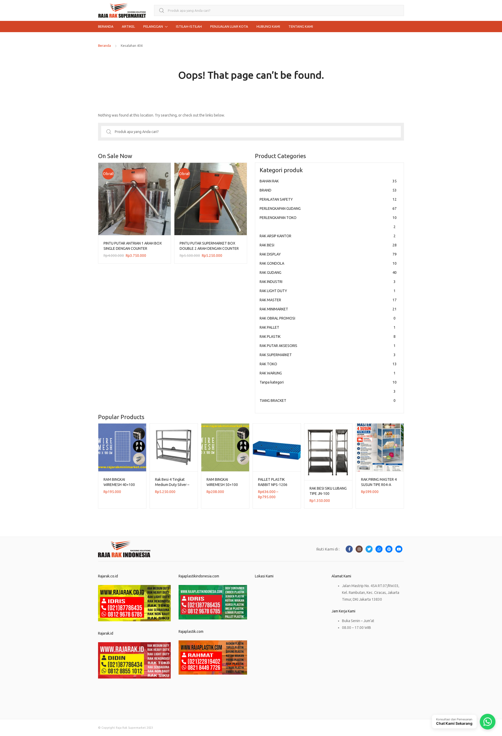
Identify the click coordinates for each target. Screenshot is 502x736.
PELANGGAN (153, 26)
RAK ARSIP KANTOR (328, 236)
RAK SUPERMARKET (328, 355)
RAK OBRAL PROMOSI (328, 318)
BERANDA (105, 26)
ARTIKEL (128, 26)
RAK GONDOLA (328, 263)
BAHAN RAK (328, 181)
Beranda (104, 45)
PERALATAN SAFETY (328, 199)
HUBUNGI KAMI (268, 26)
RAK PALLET (328, 327)
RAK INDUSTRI (328, 282)
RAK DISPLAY (328, 254)
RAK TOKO (328, 364)
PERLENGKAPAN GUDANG (328, 208)
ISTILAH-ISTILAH (189, 26)
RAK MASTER (328, 300)
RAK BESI (328, 245)
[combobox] (279, 10)
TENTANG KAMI (300, 26)
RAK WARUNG (328, 373)
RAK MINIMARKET (328, 309)
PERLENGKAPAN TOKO (328, 222)
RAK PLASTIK (328, 336)
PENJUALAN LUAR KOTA (229, 26)
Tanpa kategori (328, 386)
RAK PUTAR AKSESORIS (328, 346)
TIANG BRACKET (328, 400)
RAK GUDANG (328, 272)
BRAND (328, 190)
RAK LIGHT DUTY (328, 291)
